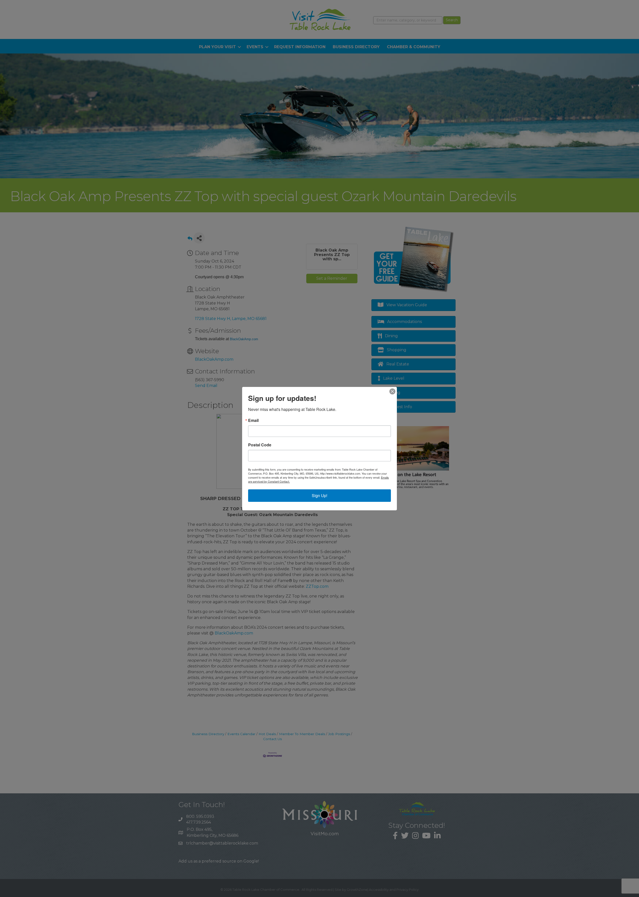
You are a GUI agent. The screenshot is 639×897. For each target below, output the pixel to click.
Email (253, 420)
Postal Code (259, 445)
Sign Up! (319, 495)
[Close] (392, 391)
